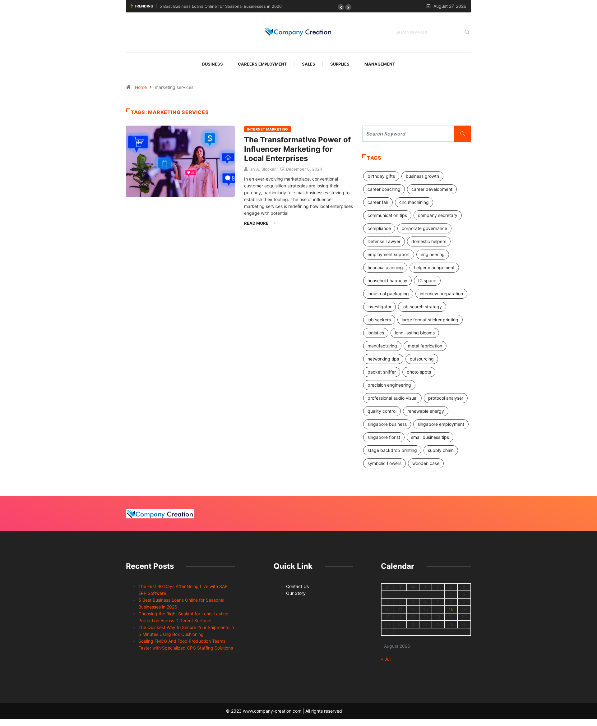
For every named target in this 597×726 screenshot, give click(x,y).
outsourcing (422, 358)
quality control (382, 411)
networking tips (383, 358)
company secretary (437, 215)
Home (141, 87)
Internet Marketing (267, 129)
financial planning (385, 267)
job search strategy (422, 306)
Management (379, 64)
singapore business (387, 424)
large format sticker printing (430, 319)
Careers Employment (262, 64)
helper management (434, 267)
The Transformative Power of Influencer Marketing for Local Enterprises (297, 149)
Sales (308, 64)
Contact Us (297, 586)
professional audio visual (392, 398)
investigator (379, 306)
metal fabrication (425, 345)
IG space (427, 280)
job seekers (379, 319)
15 (451, 609)
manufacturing (382, 345)
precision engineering (389, 385)
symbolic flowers (384, 463)
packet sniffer (382, 371)
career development (431, 189)
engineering (433, 254)
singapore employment (441, 424)
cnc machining (414, 202)
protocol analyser (445, 398)
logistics (376, 332)
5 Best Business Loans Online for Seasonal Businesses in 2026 (221, 6)
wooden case (425, 463)
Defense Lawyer (384, 241)
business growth (422, 176)
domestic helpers (428, 241)
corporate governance (424, 228)
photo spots (419, 371)
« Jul (386, 659)
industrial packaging (388, 293)
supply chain (441, 450)
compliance (379, 228)
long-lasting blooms (415, 332)
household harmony (387, 280)
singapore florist (384, 437)
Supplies (339, 64)
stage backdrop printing (392, 450)
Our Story (296, 593)
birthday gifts (381, 176)
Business (212, 64)
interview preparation (441, 293)
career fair (378, 202)
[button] (341, 7)
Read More (256, 223)
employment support (389, 254)
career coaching (384, 189)
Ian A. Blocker (262, 169)
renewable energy (425, 411)
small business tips (430, 437)
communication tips (387, 215)
